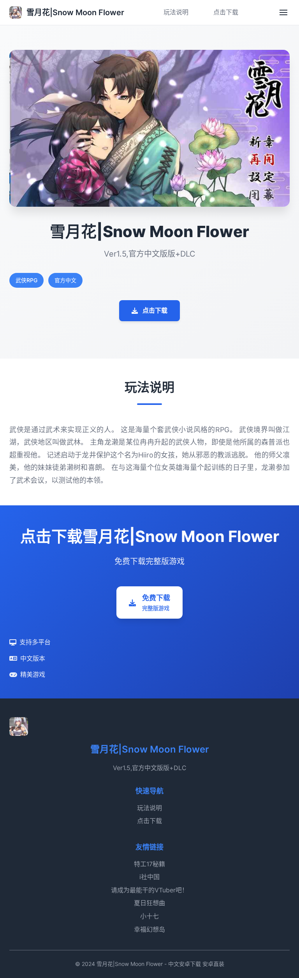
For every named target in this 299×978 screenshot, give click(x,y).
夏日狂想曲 (149, 903)
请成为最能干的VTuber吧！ (149, 890)
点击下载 (225, 12)
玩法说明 (176, 12)
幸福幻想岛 (149, 929)
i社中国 (149, 877)
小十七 (149, 916)
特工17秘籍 (149, 864)
